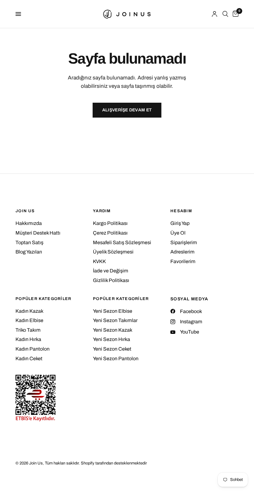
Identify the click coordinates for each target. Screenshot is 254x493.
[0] (234, 14)
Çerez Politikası (110, 232)
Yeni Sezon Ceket (112, 349)
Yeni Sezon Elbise (112, 311)
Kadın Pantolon (32, 349)
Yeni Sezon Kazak (112, 330)
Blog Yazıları (28, 251)
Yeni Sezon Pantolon (115, 358)
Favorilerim (182, 261)
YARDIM (102, 211)
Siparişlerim (183, 242)
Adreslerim (182, 251)
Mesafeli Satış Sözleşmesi (122, 242)
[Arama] (225, 14)
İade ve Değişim (110, 270)
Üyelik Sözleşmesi (113, 251)
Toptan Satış (29, 242)
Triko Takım (28, 330)
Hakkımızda (28, 223)
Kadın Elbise (29, 320)
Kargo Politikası (110, 223)
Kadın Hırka (28, 339)
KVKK (99, 261)
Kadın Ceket (28, 358)
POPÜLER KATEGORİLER (43, 299)
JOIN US (25, 211)
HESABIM (181, 211)
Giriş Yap (180, 223)
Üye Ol (178, 232)
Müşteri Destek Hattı (37, 232)
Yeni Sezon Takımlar (115, 320)
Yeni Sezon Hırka (111, 339)
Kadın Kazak (29, 311)
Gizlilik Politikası (111, 280)
